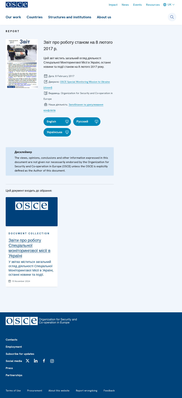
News (125, 5)
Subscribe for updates (20, 354)
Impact (113, 5)
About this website (59, 390)
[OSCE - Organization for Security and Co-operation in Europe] (17, 4)
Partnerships (14, 375)
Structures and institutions (69, 17)
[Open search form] (172, 17)
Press (9, 368)
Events (137, 5)
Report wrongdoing (86, 390)
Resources (153, 5)
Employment (14, 347)
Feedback (109, 390)
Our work (13, 17)
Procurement (34, 390)
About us (104, 17)
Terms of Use (13, 390)
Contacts (11, 339)
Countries (34, 17)
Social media (14, 361)
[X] (27, 360)
